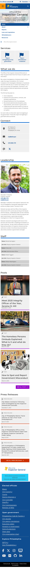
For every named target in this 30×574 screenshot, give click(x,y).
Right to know (14, 563)
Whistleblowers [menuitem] (6, 35)
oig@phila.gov (12, 136)
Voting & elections (8, 529)
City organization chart (10, 534)
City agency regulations (10, 521)
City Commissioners (9, 505)
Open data (6, 531)
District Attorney (8, 497)
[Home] (1, 41)
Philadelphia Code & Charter (12, 516)
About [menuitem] (3, 27)
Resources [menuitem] (5, 37)
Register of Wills (8, 508)
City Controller (7, 500)
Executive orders (8, 524)
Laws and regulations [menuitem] (8, 32)
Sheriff (4, 502)
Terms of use (6, 563)
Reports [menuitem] (4, 29)
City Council (6, 492)
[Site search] (28, 6)
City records (6, 519)
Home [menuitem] (3, 24)
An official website (6, 1)
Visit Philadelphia (8, 545)
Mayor (4, 489)
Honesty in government (10, 526)
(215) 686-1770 (12, 143)
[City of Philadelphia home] (13, 6)
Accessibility (15, 565)
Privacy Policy (23, 563)
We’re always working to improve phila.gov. (15, 477)
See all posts (22, 387)
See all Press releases (14, 460)
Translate (25, 1)
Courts (4, 494)
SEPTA (4, 542)
